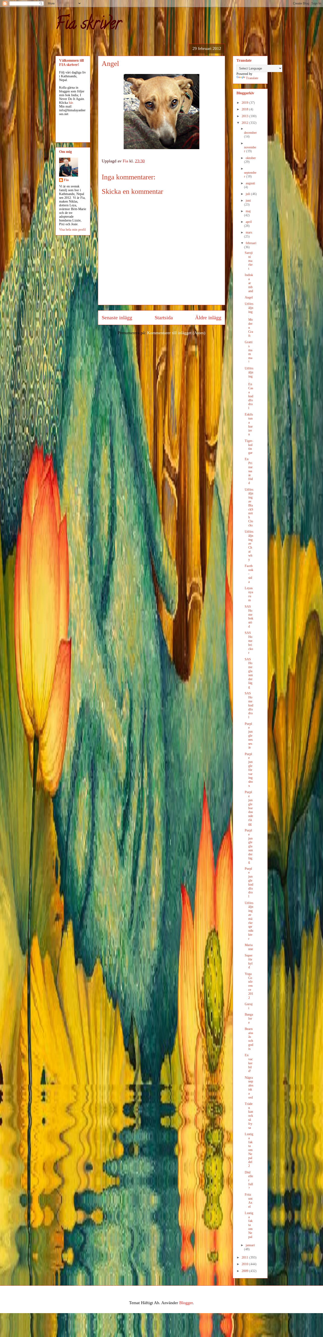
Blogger (186, 1302)
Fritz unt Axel (249, 1200)
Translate (252, 78)
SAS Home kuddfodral (249, 705)
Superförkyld (249, 961)
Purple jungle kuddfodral (249, 882)
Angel (249, 297)
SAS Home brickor (249, 642)
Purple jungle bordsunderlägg (249, 808)
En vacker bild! (249, 1063)
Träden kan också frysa (249, 1115)
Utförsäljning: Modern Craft (249, 319)
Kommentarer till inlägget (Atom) (176, 332)
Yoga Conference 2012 (249, 986)
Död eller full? (249, 1180)
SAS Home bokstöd (249, 616)
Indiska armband (249, 283)
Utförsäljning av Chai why (249, 545)
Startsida (164, 317)
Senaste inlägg (117, 317)
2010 (245, 1264)
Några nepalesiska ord (249, 1087)
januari (250, 1245)
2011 (245, 1257)
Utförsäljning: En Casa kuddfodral (249, 388)
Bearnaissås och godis (249, 1039)
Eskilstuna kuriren (249, 424)
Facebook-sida (249, 574)
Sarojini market (249, 260)
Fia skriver (88, 25)
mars (249, 232)
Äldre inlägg (208, 317)
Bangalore (249, 1018)
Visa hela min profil (72, 229)
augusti (250, 183)
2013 (245, 116)
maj (248, 211)
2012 (245, 123)
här (71, 102)
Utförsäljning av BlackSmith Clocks (249, 507)
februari (251, 243)
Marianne (249, 947)
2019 (245, 102)
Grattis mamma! (249, 352)
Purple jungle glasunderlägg (249, 846)
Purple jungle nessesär (249, 735)
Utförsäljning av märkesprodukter (249, 920)
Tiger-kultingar (249, 446)
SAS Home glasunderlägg (249, 673)
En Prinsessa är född (249, 471)
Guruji (249, 1006)
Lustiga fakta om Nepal (249, 1225)
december (250, 132)
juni (248, 200)
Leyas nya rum (249, 594)
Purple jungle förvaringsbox (249, 769)
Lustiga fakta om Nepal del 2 (249, 1150)
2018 (245, 109)
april (249, 222)
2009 (245, 1271)
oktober (251, 158)
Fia (66, 180)
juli (248, 194)
